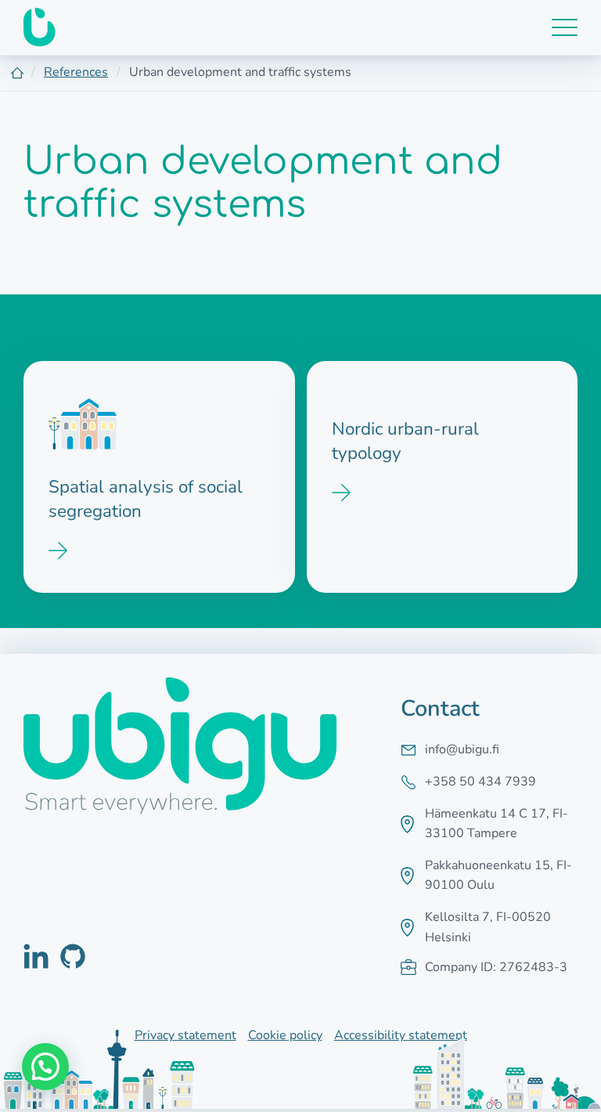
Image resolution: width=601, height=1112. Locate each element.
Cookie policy (285, 1035)
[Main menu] (565, 27)
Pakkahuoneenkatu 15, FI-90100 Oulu (498, 875)
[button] (45, 1066)
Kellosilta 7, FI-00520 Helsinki (488, 927)
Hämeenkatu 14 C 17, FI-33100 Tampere (496, 824)
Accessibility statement (400, 1035)
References (76, 72)
